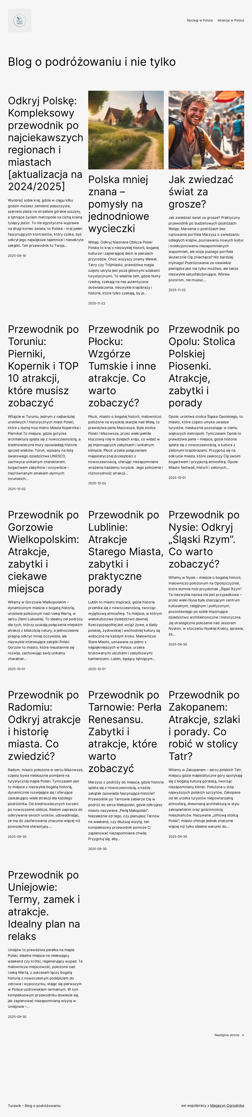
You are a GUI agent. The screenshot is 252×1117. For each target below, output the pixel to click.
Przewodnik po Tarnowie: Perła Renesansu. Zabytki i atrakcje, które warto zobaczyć (125, 732)
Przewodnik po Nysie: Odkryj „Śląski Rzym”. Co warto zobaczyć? (204, 539)
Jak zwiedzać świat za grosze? (201, 191)
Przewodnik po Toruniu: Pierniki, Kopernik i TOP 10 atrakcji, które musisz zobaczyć (43, 366)
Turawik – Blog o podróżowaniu (34, 1106)
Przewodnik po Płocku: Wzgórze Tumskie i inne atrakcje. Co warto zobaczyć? (123, 366)
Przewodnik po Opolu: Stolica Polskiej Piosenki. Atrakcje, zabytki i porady (204, 366)
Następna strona (229, 1035)
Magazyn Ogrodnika (227, 1105)
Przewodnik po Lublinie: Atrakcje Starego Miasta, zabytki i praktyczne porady (126, 552)
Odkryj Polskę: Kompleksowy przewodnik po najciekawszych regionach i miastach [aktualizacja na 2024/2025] (45, 144)
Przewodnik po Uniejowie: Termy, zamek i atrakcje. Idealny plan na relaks (44, 905)
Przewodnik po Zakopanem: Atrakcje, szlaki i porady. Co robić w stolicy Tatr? (204, 725)
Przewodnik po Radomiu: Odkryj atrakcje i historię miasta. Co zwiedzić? (44, 725)
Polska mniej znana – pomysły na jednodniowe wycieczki (118, 204)
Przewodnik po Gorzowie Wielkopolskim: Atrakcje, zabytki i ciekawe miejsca (43, 552)
